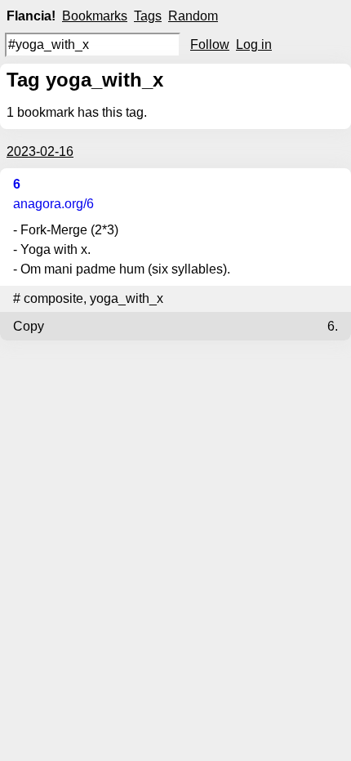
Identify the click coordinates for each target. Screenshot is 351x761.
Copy (28, 326)
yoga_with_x (126, 298)
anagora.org (53, 204)
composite (53, 298)
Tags (148, 16)
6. (332, 326)
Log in (254, 44)
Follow (209, 44)
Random (193, 16)
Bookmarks (94, 16)
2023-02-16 (40, 151)
